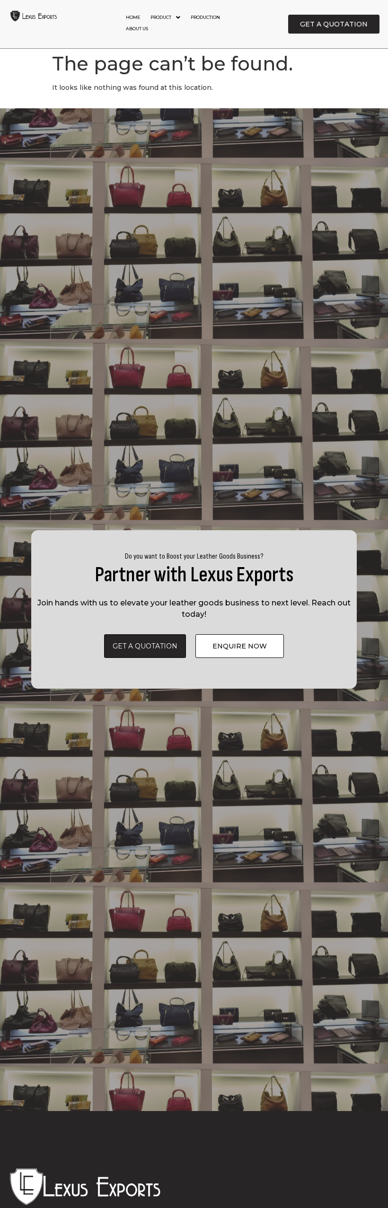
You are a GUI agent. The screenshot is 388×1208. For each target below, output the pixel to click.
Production (205, 17)
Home (133, 17)
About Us (137, 28)
